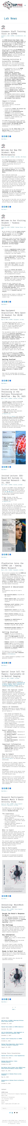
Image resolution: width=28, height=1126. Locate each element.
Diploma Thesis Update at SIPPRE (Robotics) (12, 1026)
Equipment (16, 319)
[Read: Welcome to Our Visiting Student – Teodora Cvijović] (3, 216)
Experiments (10, 805)
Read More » (4, 139)
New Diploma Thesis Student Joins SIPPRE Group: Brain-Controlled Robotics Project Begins (13, 1068)
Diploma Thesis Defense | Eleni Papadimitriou (12, 1055)
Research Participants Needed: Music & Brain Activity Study (12, 799)
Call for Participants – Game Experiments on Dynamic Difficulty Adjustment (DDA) (12, 1033)
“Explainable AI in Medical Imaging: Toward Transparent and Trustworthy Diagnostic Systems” (13, 684)
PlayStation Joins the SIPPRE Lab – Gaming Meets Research (12, 565)
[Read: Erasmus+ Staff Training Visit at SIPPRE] (3, 27)
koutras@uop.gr (11, 653)
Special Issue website (7, 758)
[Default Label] (14, 1112)
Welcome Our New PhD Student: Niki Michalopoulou (11, 152)
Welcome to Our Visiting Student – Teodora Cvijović (13, 222)
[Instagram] (12, 1112)
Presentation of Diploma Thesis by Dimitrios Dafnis (12, 1081)
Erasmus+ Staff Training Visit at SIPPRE (11, 1038)
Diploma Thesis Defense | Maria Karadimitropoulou (9, 1062)
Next (14, 1009)
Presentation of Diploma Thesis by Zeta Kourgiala (11, 1074)
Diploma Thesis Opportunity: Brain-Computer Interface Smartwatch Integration (12, 1045)
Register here (7, 413)
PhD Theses (23, 156)
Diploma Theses (19, 227)
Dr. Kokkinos (13, 416)
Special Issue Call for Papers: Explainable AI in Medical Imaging (12, 674)
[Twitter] (10, 1112)
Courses (15, 398)
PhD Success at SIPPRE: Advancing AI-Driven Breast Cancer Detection (12, 1021)
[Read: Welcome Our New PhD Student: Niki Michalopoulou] (3, 145)
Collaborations (19, 35)
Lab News (18, 156)
